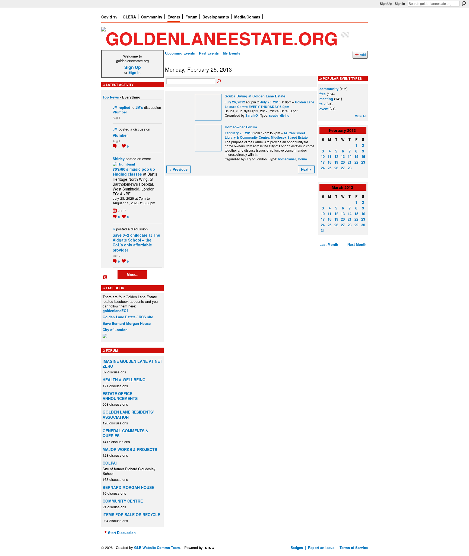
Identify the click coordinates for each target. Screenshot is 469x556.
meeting (326, 98)
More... (132, 274)
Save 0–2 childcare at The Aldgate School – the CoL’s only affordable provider (136, 242)
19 (336, 162)
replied (124, 107)
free (322, 93)
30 (363, 224)
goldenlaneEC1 (115, 310)
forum (302, 159)
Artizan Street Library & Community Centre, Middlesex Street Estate (266, 135)
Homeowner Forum (241, 126)
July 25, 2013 (270, 102)
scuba (273, 115)
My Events (231, 53)
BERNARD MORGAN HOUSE (128, 487)
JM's (139, 107)
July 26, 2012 (235, 102)
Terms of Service (354, 547)
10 (323, 156)
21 (349, 162)
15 (356, 156)
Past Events (209, 53)
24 (323, 167)
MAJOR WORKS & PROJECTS (130, 449)
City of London (115, 329)
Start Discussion (122, 532)
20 (343, 162)
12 (336, 156)
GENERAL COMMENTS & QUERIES (125, 433)
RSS (105, 277)
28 (349, 167)
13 (343, 156)
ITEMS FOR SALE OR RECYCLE (131, 514)
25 (329, 167)
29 (356, 224)
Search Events (219, 81)
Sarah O (251, 115)
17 (323, 162)
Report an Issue (321, 547)
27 (343, 167)
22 (356, 162)
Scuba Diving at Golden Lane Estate (255, 96)
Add (363, 54)
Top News (111, 97)
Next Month (356, 244)
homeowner (287, 159)
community (328, 88)
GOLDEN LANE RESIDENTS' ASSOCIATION (128, 414)
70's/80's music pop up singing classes (134, 171)
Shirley (119, 158)
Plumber (120, 112)
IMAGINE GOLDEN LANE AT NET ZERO (132, 363)
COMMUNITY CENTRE (123, 501)
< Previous (178, 169)
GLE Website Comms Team (157, 547)
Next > (306, 169)
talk (322, 103)
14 (349, 156)
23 (363, 162)
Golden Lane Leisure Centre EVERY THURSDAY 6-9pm (269, 104)
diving (284, 115)
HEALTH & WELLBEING (124, 379)
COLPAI (110, 463)
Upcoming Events (180, 53)
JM (115, 107)
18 (329, 162)
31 (323, 230)
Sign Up (386, 4)
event (323, 108)
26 (336, 167)
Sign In (400, 4)
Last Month (328, 244)
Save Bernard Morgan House (127, 323)
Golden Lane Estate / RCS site (128, 316)
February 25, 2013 (239, 133)
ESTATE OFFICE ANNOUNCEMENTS (120, 396)
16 (363, 156)
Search (464, 3)
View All (360, 116)
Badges (296, 547)
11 (329, 156)
